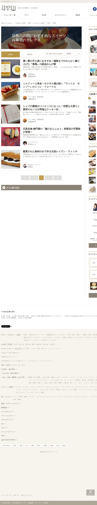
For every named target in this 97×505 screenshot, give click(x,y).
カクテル (77, 396)
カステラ (52, 389)
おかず (57, 380)
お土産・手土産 (5, 316)
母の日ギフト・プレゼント (32, 340)
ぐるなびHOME (5, 503)
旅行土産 (45, 344)
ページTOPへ (90, 500)
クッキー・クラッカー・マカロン (41, 387)
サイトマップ (38, 503)
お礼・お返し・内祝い (74, 334)
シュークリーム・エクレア (80, 387)
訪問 (16, 344)
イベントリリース (7, 432)
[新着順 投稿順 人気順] (73, 53)
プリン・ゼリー (66, 387)
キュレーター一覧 (6, 495)
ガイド (3, 428)
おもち (23, 365)
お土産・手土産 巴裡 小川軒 (20, 316)
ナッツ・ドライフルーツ (41, 380)
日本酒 (20, 396)
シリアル (72, 377)
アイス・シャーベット (85, 389)
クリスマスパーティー (45, 361)
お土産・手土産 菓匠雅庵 (8, 317)
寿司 (55, 382)
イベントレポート (7, 416)
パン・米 (79, 377)
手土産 (27, 348)
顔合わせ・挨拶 (30, 344)
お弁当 (51, 382)
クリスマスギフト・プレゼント (51, 337)
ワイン (15, 396)
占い (2, 424)
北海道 (45, 445)
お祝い (26, 334)
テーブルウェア (6, 412)
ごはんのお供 (46, 377)
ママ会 (33, 348)
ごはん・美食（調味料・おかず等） (13, 377)
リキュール (84, 396)
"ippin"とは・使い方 (26, 495)
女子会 (38, 348)
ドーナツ (18, 389)
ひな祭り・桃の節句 (8, 369)
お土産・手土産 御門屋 (24, 317)
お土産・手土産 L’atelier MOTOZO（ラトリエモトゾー (47, 316)
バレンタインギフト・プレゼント (82, 337)
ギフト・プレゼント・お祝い (11, 335)
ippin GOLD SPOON (8, 440)
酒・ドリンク (5, 397)
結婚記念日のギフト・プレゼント (56, 334)
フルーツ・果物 (39, 392)
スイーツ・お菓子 (7, 387)
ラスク (91, 387)
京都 (21, 445)
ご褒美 (84, 334)
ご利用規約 (30, 503)
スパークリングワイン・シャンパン (46, 396)
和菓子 (58, 389)
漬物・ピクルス (55, 377)
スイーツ (14, 356)
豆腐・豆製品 (32, 382)
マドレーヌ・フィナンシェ (31, 389)
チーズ (30, 380)
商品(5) (29, 54)
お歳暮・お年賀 (66, 337)
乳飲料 (19, 399)
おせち (15, 365)
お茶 (14, 399)
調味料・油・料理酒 (34, 377)
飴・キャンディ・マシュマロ (24, 392)
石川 (26, 445)
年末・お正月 (5, 365)
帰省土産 (38, 344)
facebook (95, 9)
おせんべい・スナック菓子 (69, 389)
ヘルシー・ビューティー (9, 353)
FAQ (45, 503)
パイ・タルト (25, 387)
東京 (15, 445)
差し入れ (21, 344)
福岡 (32, 445)
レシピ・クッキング (54, 348)
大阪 (57, 445)
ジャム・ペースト (88, 377)
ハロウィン (5, 357)
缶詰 (46, 382)
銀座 (51, 445)
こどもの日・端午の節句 (9, 373)
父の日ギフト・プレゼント (49, 340)
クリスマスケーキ (32, 361)
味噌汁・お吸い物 (63, 382)
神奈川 (64, 445)
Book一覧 (16, 495)
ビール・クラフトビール (66, 396)
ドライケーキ (44, 389)
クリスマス (5, 361)
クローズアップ (6, 420)
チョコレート (56, 387)
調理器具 (4, 407)
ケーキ (18, 387)
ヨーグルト (65, 377)
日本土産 (52, 344)
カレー (80, 382)
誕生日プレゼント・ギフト (37, 334)
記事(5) (10, 54)
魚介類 (84, 380)
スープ (75, 382)
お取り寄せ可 (6, 445)
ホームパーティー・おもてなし (12, 348)
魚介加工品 (90, 380)
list (11, 326)
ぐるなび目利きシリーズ (18, 503)
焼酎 (25, 396)
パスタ (52, 380)
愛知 (38, 445)
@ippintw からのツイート (48, 452)
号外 (2, 436)
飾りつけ (44, 348)
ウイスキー (31, 396)
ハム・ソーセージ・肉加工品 (72, 380)
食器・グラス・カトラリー (10, 403)
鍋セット (40, 382)
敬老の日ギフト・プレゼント (32, 337)
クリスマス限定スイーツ (19, 361)
